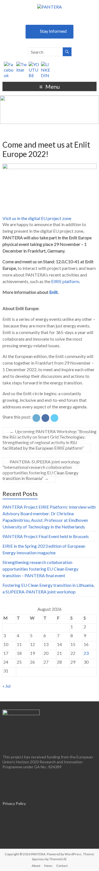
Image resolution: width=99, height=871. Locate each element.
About (36, 866)
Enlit (53, 292)
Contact (62, 866)
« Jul (6, 685)
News (48, 866)
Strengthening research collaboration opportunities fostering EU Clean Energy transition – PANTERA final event (40, 569)
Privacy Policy (14, 803)
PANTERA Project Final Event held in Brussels (45, 536)
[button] (36, 218)
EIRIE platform (65, 281)
